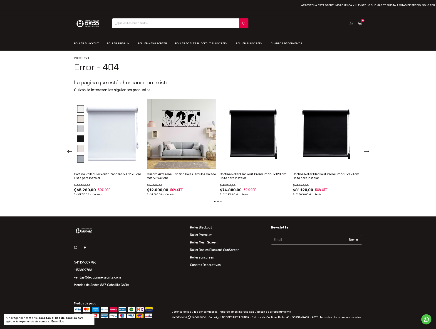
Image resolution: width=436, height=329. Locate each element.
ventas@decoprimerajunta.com (97, 277)
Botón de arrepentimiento (274, 311)
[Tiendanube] (189, 318)
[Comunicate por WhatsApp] (426, 319)
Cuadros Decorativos (286, 43)
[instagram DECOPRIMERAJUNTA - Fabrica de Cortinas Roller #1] (75, 248)
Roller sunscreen (249, 43)
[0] (359, 23)
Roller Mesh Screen (152, 43)
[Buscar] (243, 23)
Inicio (77, 57)
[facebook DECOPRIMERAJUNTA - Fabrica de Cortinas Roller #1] (85, 248)
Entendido (57, 321)
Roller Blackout (86, 43)
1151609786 (83, 270)
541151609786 (85, 262)
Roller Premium (118, 43)
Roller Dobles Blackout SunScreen (201, 43)
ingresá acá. (246, 311)
